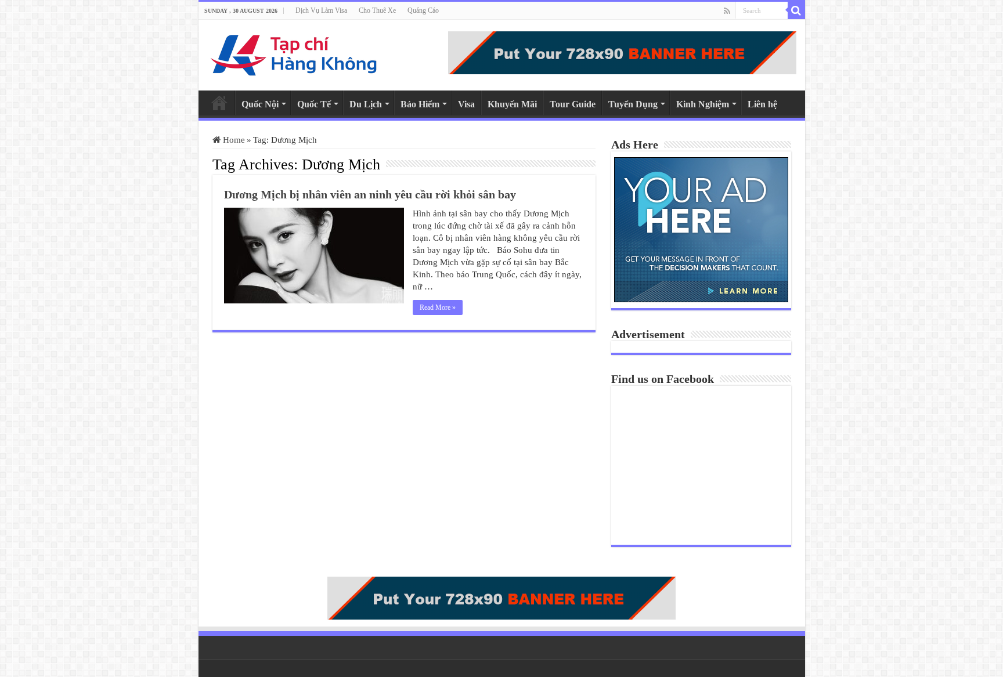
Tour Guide (573, 104)
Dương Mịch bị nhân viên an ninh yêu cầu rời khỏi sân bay (370, 194)
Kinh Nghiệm (702, 104)
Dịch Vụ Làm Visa (321, 10)
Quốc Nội (260, 104)
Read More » (438, 307)
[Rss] (727, 11)
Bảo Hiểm (420, 104)
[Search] (796, 10)
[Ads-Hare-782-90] (622, 51)
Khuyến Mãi (512, 104)
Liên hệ (762, 104)
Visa (466, 104)
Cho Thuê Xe (377, 10)
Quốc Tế (314, 104)
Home (219, 102)
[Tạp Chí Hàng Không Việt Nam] (294, 52)
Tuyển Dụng (633, 104)
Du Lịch (365, 104)
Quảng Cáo (423, 10)
